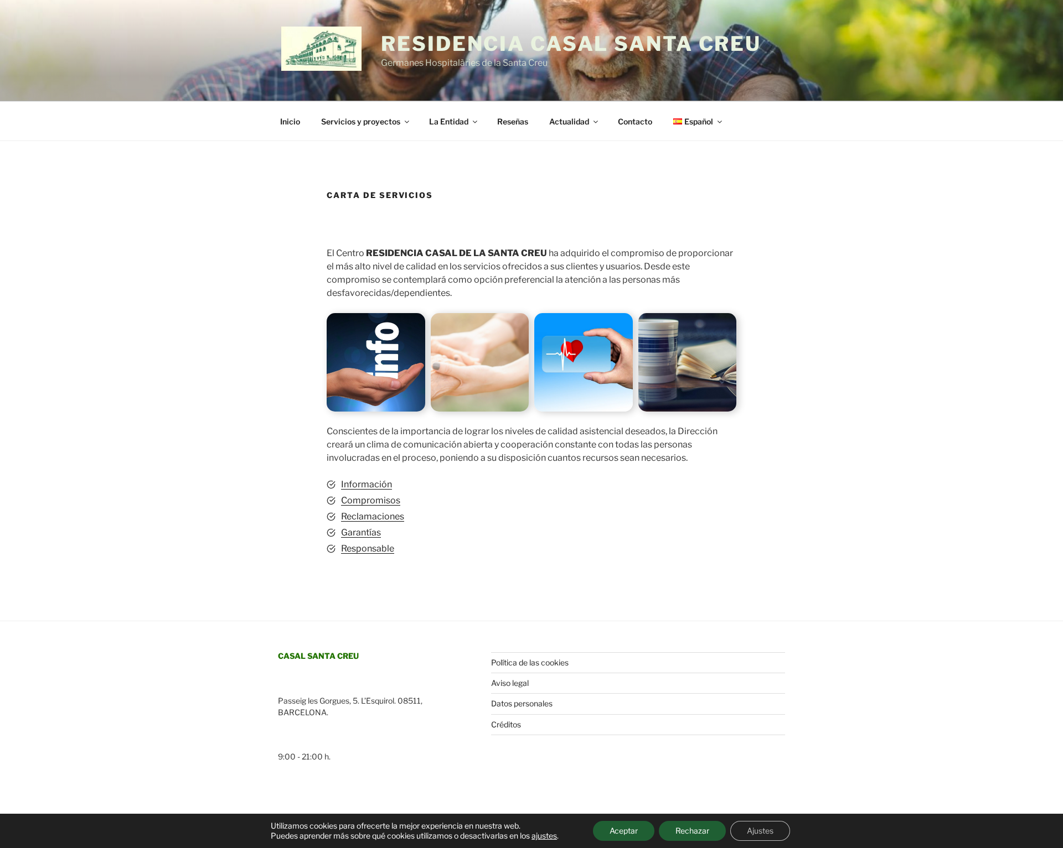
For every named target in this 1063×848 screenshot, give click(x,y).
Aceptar (624, 830)
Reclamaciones (372, 516)
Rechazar (692, 830)
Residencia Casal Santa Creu (571, 44)
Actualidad (569, 121)
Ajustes (760, 830)
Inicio (290, 121)
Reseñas (512, 121)
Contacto (635, 121)
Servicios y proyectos (360, 121)
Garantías (361, 532)
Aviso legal (510, 683)
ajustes (544, 835)
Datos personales (522, 703)
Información (366, 484)
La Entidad (448, 121)
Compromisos (370, 500)
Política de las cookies (530, 662)
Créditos (506, 724)
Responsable (367, 548)
